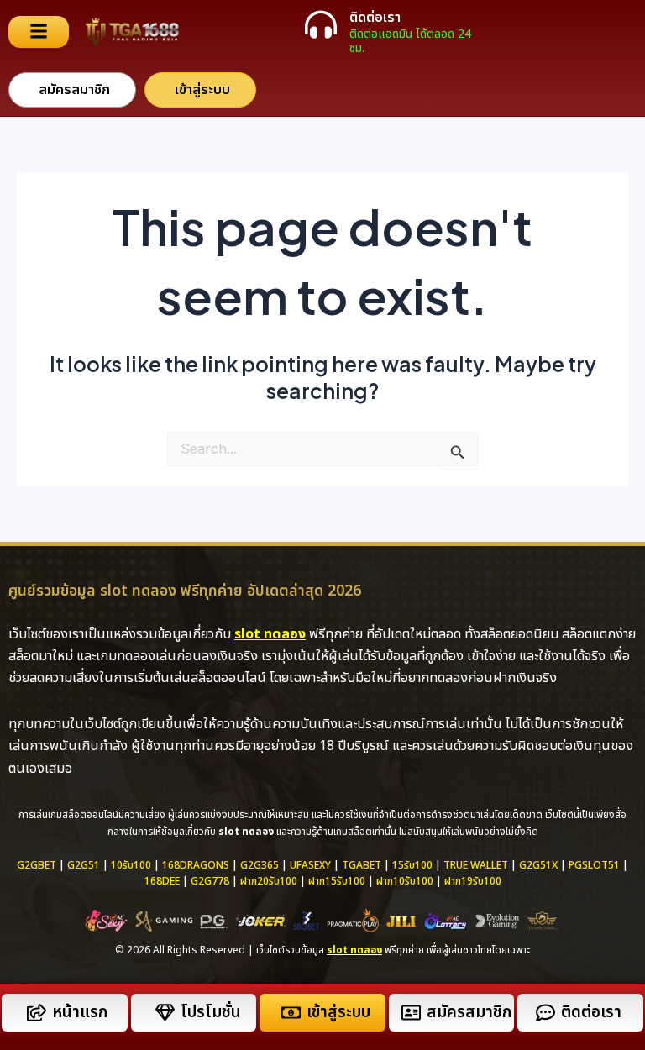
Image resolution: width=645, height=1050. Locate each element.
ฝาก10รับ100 (404, 881)
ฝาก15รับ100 (336, 881)
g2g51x (538, 865)
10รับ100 (131, 865)
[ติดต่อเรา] (321, 24)
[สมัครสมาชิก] (411, 1012)
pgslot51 (594, 865)
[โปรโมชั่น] (165, 1012)
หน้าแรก (80, 1012)
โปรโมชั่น (211, 1012)
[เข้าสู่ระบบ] (291, 1012)
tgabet (361, 865)
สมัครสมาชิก (469, 1012)
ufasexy (310, 865)
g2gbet (36, 865)
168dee (162, 881)
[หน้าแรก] (36, 1012)
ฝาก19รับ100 (472, 881)
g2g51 (83, 865)
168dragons (195, 865)
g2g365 (259, 865)
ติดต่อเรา (375, 18)
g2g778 (210, 881)
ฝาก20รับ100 (268, 881)
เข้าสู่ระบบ (338, 1012)
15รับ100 (412, 865)
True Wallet (475, 865)
